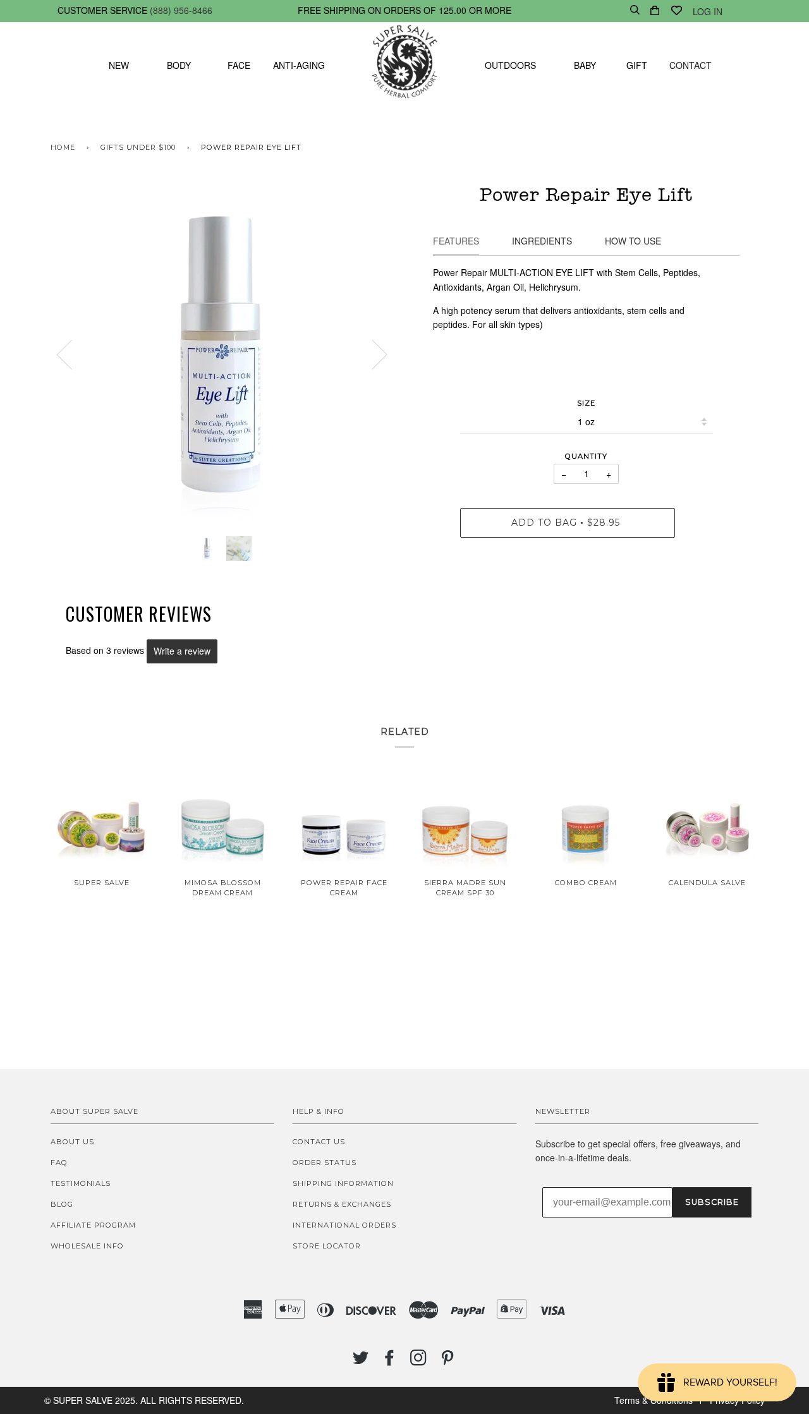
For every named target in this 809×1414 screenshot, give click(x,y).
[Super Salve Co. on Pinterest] (447, 1361)
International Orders (344, 1225)
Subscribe (712, 1202)
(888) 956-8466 (181, 10)
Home (63, 147)
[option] (223, 354)
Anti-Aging (299, 65)
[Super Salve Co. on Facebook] (389, 1361)
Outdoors (510, 65)
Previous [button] (72, 353)
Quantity (586, 456)
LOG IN (707, 11)
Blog (62, 1204)
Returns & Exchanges (342, 1204)
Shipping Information (343, 1183)
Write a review (182, 650)
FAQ (59, 1162)
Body (179, 65)
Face (239, 65)
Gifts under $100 (138, 147)
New (119, 65)
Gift (636, 65)
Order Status (324, 1162)
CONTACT (690, 65)
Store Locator (327, 1246)
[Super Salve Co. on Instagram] (418, 1361)
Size (586, 403)
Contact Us (319, 1141)
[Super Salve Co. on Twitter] (361, 1361)
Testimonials (81, 1183)
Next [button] (372, 353)
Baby (585, 65)
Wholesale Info (87, 1246)
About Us (72, 1141)
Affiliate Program (93, 1225)
